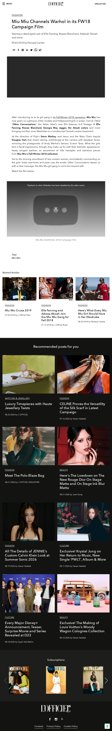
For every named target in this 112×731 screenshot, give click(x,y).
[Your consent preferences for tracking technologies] (107, 726)
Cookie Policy (71, 726)
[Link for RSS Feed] (62, 719)
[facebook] (18, 50)
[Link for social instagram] (56, 719)
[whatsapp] (36, 50)
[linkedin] (27, 50)
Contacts (38, 726)
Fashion (17, 15)
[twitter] (31, 50)
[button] (106, 681)
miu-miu (16, 258)
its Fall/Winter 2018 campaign (69, 117)
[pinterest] (22, 50)
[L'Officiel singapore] (56, 4)
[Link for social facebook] (50, 719)
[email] (14, 50)
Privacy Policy (53, 726)
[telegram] (40, 50)
